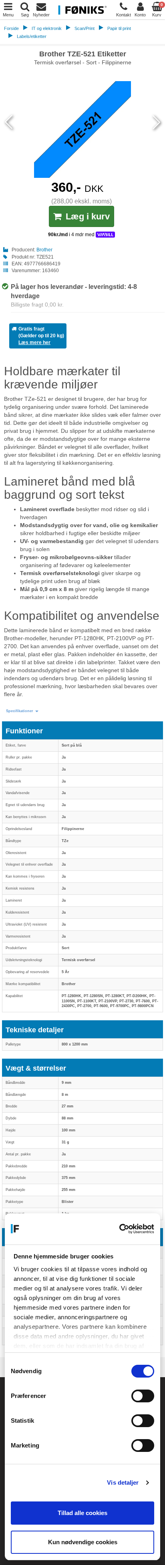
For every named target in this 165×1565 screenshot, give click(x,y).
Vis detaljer (123, 1482)
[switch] (142, 1396)
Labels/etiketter (31, 36)
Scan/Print (84, 28)
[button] (22, 711)
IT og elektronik (47, 28)
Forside (11, 28)
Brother (44, 250)
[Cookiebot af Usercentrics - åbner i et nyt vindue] (119, 1228)
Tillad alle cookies (82, 1512)
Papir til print (119, 28)
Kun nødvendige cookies (82, 1542)
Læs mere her (34, 342)
